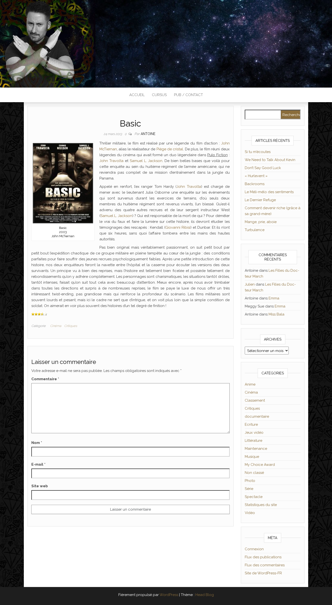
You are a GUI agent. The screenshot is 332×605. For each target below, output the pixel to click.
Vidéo (250, 513)
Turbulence (254, 230)
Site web (39, 486)
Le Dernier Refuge (260, 200)
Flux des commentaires (265, 565)
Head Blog (204, 595)
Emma (274, 298)
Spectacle (253, 497)
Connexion (254, 549)
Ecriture (251, 424)
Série (249, 489)
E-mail (38, 464)
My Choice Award (260, 464)
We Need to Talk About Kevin (270, 160)
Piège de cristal (170, 149)
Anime (250, 384)
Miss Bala (276, 314)
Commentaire (45, 379)
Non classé (254, 472)
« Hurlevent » (256, 176)
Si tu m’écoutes (258, 152)
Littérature (253, 440)
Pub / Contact (188, 95)
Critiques (70, 326)
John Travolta (111, 161)
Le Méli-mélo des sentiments (269, 192)
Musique (252, 456)
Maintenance (256, 448)
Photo (250, 481)
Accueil (137, 95)
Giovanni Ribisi (177, 227)
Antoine (148, 134)
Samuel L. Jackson (146, 161)
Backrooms (254, 184)
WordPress (168, 595)
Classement (255, 400)
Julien (250, 284)
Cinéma (55, 326)
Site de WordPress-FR (263, 573)
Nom (36, 443)
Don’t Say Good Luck (263, 168)
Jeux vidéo (254, 432)
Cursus (159, 95)
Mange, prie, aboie (261, 222)
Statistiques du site (261, 505)
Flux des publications (263, 557)
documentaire (257, 416)
